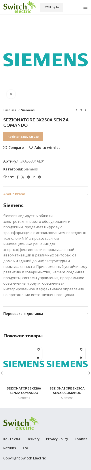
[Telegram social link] (39, 177)
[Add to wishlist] (38, 349)
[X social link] (23, 177)
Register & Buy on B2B (23, 137)
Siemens (28, 110)
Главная (10, 110)
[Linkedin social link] (34, 177)
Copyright (24, 458)
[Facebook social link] (17, 177)
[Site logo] (19, 6)
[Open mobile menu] (85, 7)
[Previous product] (76, 110)
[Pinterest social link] (28, 177)
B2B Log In (51, 7)
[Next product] (85, 110)
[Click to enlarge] (11, 94)
